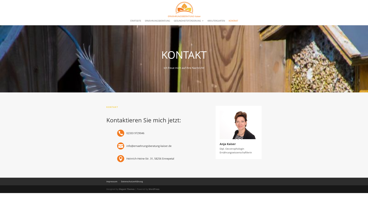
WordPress (154, 189)
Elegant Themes (127, 189)
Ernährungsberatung (157, 21)
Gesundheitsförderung (187, 21)
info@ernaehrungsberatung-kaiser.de (148, 146)
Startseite (135, 21)
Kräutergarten (216, 21)
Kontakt (233, 21)
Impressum (111, 181)
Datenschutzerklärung (132, 181)
